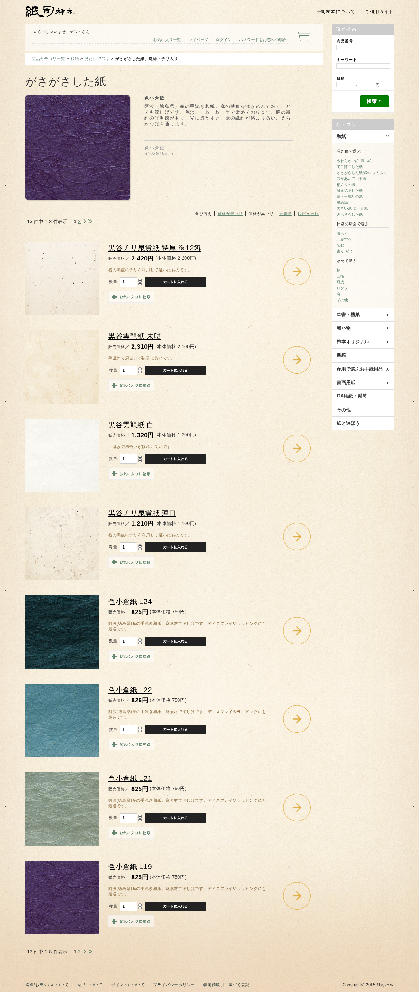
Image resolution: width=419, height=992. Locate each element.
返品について (89, 984)
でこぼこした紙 (350, 167)
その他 (342, 300)
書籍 (341, 355)
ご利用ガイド (379, 11)
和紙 (75, 58)
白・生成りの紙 (350, 196)
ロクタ (342, 288)
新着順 (285, 213)
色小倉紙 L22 (130, 690)
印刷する (344, 239)
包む (340, 245)
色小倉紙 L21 (130, 778)
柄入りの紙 (346, 185)
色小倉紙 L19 (130, 867)
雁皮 (340, 282)
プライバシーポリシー (174, 984)
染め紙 (342, 202)
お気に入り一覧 (167, 39)
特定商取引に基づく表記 (226, 984)
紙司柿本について (336, 11)
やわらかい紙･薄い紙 (354, 161)
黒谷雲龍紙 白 (131, 425)
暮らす (342, 233)
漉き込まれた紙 (350, 190)
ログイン (224, 39)
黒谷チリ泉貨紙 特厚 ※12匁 (154, 248)
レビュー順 (308, 213)
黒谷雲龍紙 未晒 (134, 336)
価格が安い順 (230, 213)
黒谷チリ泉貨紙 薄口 (142, 513)
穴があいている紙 (351, 179)
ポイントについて (127, 984)
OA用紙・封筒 (352, 395)
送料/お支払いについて (47, 984)
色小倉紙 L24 (130, 602)
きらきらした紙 (350, 214)
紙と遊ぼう (348, 423)
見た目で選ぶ (97, 58)
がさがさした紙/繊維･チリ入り (362, 173)
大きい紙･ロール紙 (352, 208)
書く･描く (345, 251)
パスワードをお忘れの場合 (263, 39)
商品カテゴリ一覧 (48, 58)
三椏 (340, 276)
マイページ (198, 39)
